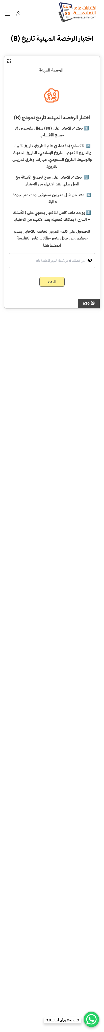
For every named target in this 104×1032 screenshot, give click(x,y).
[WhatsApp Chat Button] (91, 1019)
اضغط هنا (52, 245)
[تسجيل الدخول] (18, 13)
